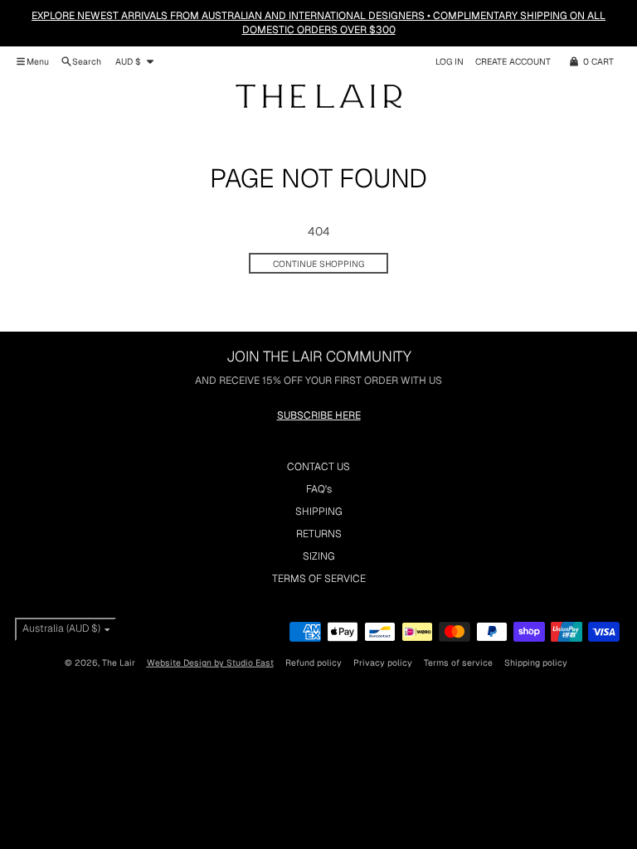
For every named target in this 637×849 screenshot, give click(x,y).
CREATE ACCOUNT (513, 61)
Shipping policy (535, 662)
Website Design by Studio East (210, 662)
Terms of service (458, 662)
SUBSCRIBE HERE (319, 415)
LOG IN (449, 61)
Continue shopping (318, 263)
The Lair (118, 662)
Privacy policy (382, 662)
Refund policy (313, 662)
